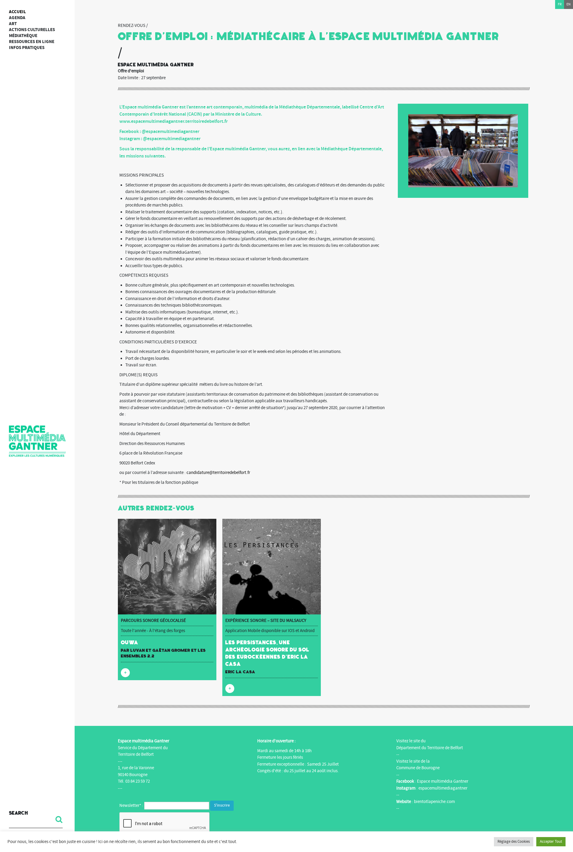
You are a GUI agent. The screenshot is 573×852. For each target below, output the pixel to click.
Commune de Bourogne (418, 768)
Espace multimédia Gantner (442, 781)
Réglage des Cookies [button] (513, 841)
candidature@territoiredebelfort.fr (218, 472)
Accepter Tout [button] (551, 841)
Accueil (17, 12)
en (568, 4)
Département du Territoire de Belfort (429, 748)
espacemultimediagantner (442, 788)
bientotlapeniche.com (434, 801)
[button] (57, 819)
